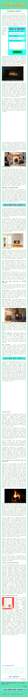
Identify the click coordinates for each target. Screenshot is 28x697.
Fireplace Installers (11, 682)
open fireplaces (17, 620)
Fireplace (4, 361)
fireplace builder (13, 230)
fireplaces (4, 63)
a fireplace (7, 587)
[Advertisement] (14, 127)
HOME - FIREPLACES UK (14, 676)
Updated (23, 682)
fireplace (8, 18)
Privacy (25, 686)
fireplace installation (14, 144)
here (3, 591)
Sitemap (3, 682)
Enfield (19, 371)
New (19, 682)
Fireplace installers (7, 580)
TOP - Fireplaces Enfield (8, 665)
